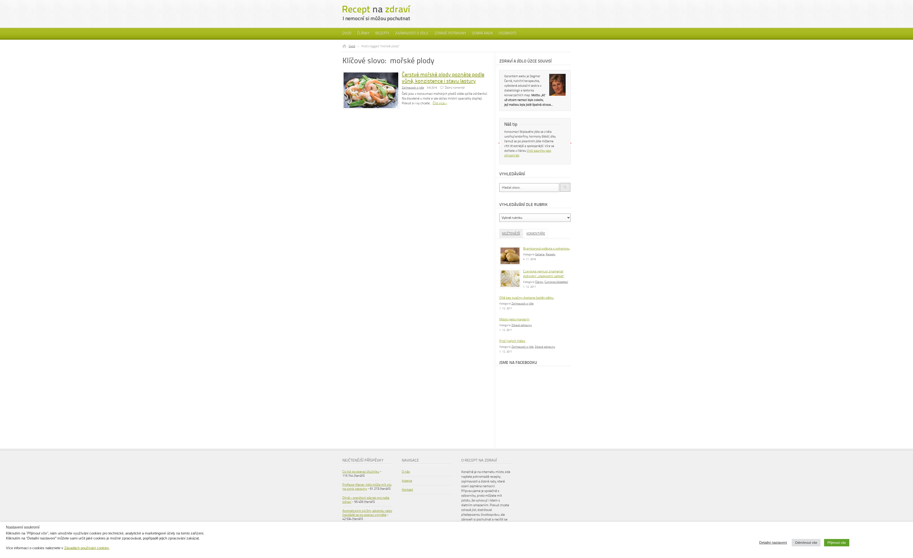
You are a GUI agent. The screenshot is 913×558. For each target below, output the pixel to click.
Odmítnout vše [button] (806, 542)
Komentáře (535, 234)
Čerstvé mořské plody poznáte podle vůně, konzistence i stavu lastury (443, 77)
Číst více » (440, 103)
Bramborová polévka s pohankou (546, 249)
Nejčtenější (511, 234)
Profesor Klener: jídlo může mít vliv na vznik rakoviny (367, 487)
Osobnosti (508, 33)
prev (499, 143)
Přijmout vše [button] (836, 542)
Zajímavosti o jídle (412, 33)
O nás (406, 472)
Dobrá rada (482, 33)
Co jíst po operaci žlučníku (360, 472)
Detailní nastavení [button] (773, 542)
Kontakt (407, 490)
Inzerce (407, 481)
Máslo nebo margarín (514, 319)
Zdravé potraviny (450, 33)
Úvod (347, 33)
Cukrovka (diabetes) (556, 282)
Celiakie (539, 254)
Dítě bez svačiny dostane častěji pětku (526, 298)
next (570, 143)
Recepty (382, 33)
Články (363, 33)
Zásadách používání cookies (86, 548)
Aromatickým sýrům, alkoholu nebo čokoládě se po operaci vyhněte (367, 513)
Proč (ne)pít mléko (512, 341)
